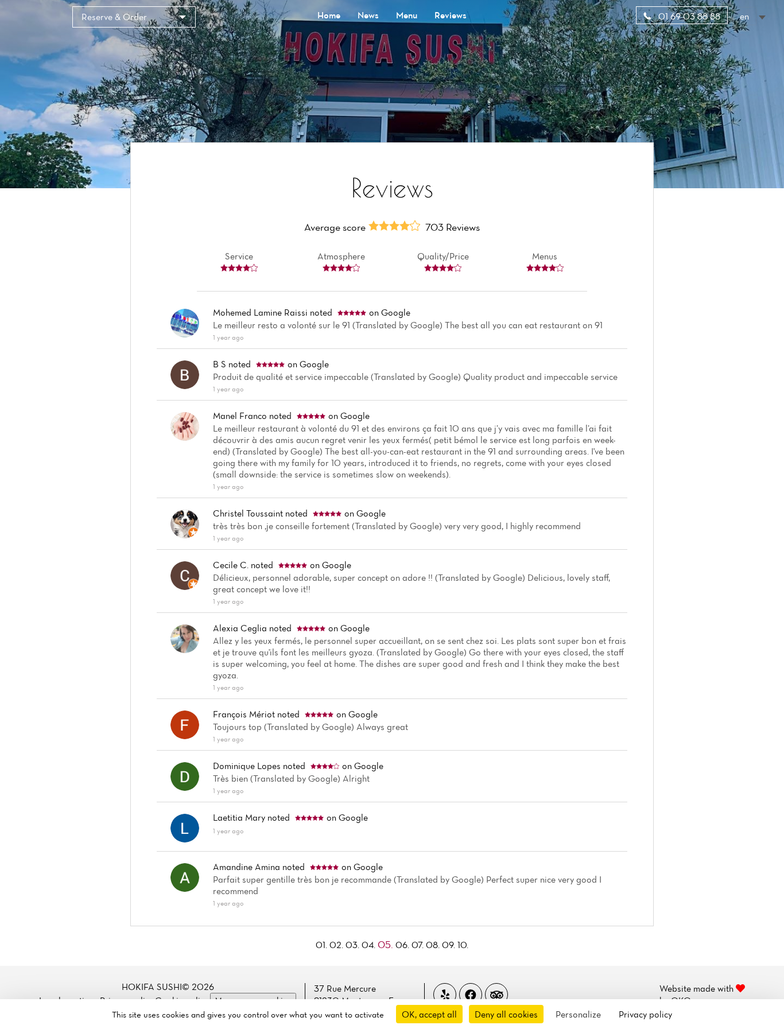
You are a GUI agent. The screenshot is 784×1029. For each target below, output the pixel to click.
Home (328, 15)
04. (370, 944)
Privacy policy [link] (645, 1014)
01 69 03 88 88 (688, 16)
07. (419, 944)
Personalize (578, 1014)
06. (403, 944)
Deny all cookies (506, 1014)
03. (354, 944)
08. (434, 944)
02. (337, 944)
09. (449, 944)
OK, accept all (429, 1014)
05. (386, 944)
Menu (406, 15)
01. (322, 944)
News (368, 15)
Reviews (450, 15)
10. (462, 944)
